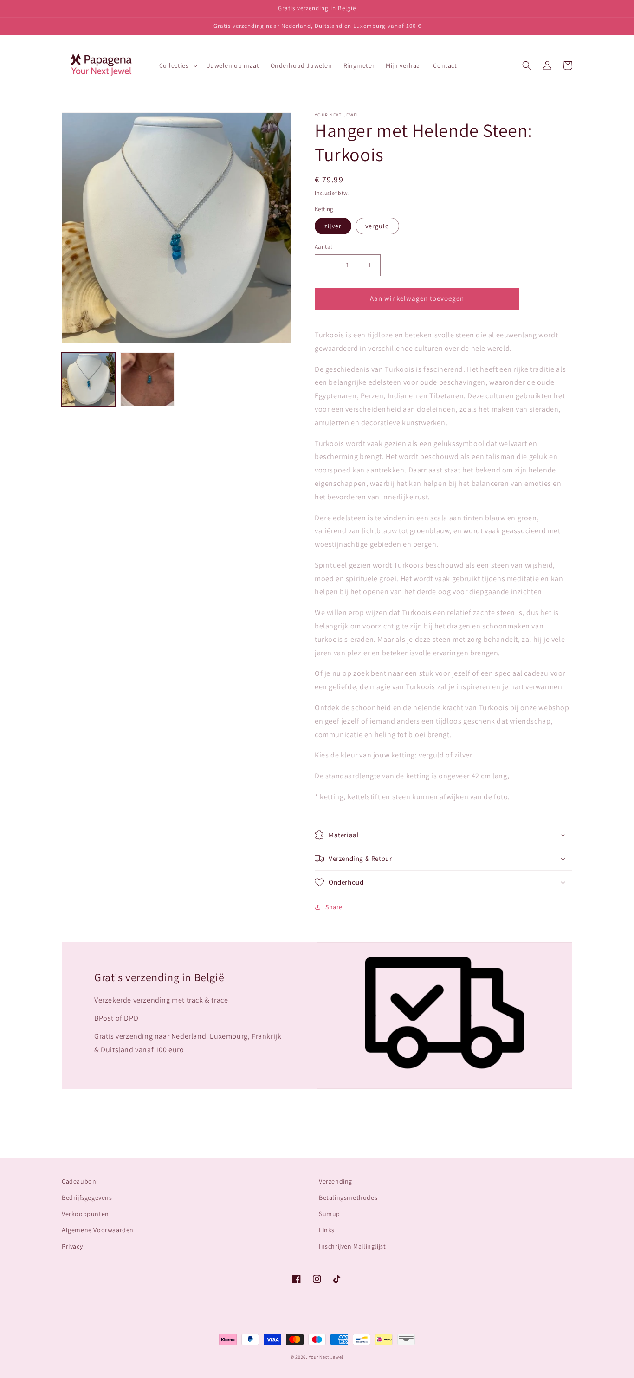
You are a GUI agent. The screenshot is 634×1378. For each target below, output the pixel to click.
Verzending (335, 1181)
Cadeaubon (79, 1181)
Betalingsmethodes (348, 1197)
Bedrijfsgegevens (87, 1197)
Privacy (72, 1246)
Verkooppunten (85, 1214)
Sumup (329, 1214)
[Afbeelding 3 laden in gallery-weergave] (147, 379)
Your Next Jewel (326, 1357)
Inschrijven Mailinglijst (352, 1246)
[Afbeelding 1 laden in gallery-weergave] (89, 379)
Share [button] (334, 907)
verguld (377, 226)
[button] (177, 65)
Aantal (323, 247)
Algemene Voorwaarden (98, 1230)
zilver (333, 226)
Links (327, 1230)
